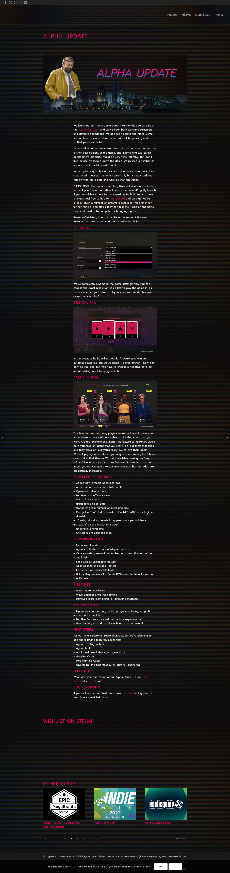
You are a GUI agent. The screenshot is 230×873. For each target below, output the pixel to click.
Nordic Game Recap (158, 823)
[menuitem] (172, 15)
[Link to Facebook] (5, 2)
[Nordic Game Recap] (166, 804)
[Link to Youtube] (25, 2)
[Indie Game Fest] (115, 804)
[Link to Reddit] (20, 2)
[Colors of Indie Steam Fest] (2, 436)
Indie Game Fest (104, 823)
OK (160, 866)
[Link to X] (10, 2)
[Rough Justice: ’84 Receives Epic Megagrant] (64, 804)
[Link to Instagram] (15, 2)
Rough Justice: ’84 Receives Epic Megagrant (61, 825)
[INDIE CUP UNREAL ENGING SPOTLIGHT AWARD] (227, 436)
